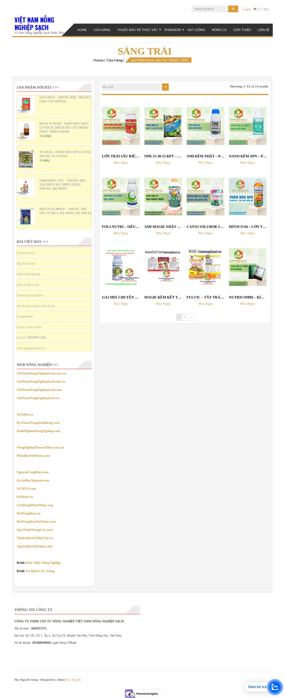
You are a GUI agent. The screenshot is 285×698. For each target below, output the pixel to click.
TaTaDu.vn (25, 414)
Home (82, 30)
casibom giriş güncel (30, 295)
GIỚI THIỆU (242, 30)
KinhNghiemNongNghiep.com (38, 431)
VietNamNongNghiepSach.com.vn (41, 373)
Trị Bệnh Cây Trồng (40, 571)
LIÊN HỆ (263, 30)
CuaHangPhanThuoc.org (35, 505)
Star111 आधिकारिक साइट (31, 337)
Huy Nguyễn (73, 679)
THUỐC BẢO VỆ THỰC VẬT (137, 30)
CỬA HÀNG (102, 30)
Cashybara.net (26, 253)
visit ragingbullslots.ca (31, 348)
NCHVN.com (26, 488)
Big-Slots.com (26, 263)
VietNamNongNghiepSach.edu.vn (41, 381)
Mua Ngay (121, 162)
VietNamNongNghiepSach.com (39, 390)
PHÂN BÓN (173, 30)
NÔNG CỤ (219, 30)
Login (247, 9)
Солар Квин (25, 316)
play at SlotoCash (28, 284)
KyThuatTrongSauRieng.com (38, 422)
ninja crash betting (28, 274)
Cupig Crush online (29, 327)
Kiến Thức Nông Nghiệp (43, 562)
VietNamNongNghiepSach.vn (38, 398)
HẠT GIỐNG (196, 30)
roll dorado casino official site (36, 306)
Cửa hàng (114, 60)
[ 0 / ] (262, 9)
